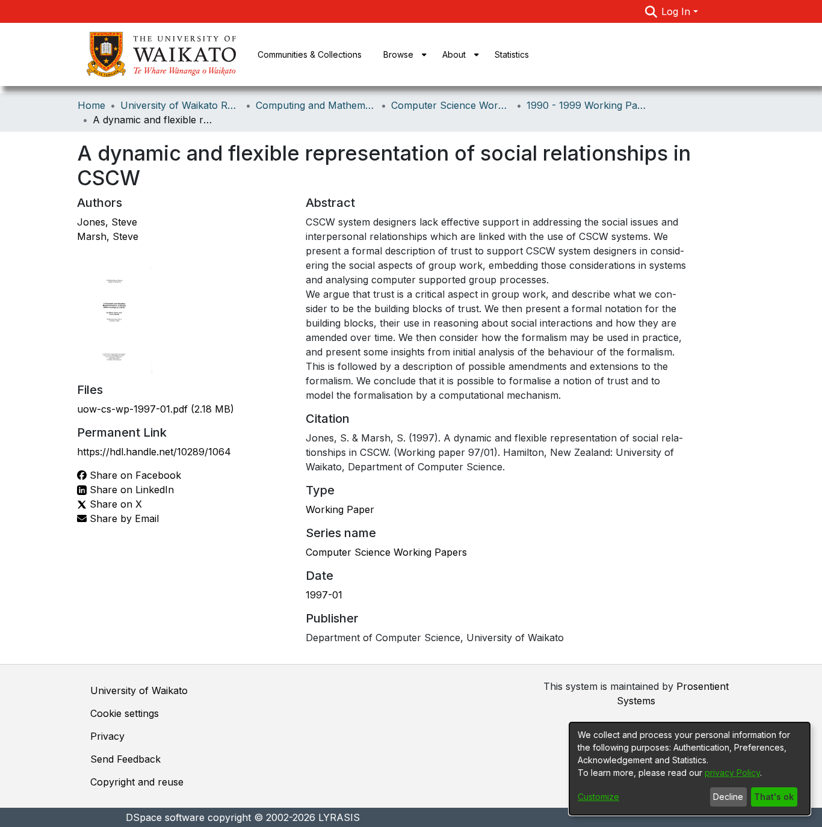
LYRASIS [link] (339, 817)
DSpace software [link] (165, 817)
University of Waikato (139, 690)
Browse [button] (398, 54)
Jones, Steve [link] (107, 222)
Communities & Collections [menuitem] (310, 54)
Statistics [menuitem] (512, 54)
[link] (155, 409)
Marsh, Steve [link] (107, 236)
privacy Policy (732, 772)
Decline (728, 797)
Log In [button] (677, 11)
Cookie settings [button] (124, 713)
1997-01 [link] (324, 595)
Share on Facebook (134, 475)
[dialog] (689, 768)
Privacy (107, 736)
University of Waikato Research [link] (180, 105)
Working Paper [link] (340, 509)
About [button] (454, 54)
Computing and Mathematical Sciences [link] (316, 105)
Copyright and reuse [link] (137, 782)
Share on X (114, 504)
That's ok (774, 797)
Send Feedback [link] (125, 759)
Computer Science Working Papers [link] (386, 552)
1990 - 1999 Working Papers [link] (587, 105)
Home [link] (91, 105)
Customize (598, 797)
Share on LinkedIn (130, 490)
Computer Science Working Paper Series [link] (451, 105)
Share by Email (123, 518)
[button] (650, 11)
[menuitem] (402, 54)
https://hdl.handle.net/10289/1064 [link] (154, 452)
